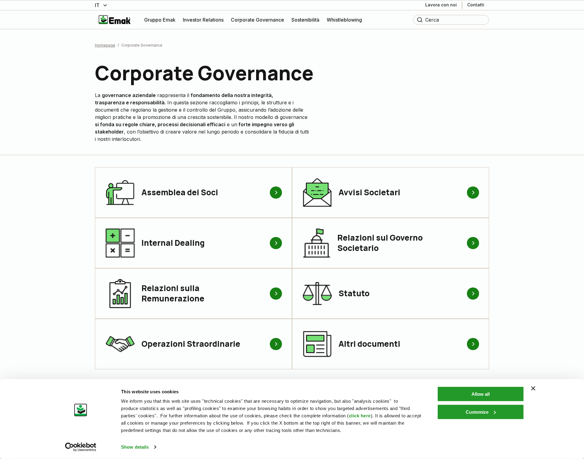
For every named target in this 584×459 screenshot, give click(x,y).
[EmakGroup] (114, 19)
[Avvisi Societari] (473, 192)
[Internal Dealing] (276, 243)
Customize (477, 411)
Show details (135, 447)
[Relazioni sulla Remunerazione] (276, 293)
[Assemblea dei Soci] (276, 192)
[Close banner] (533, 388)
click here (360, 415)
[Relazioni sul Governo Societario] (473, 243)
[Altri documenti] (473, 344)
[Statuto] (473, 293)
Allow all (480, 394)
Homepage (105, 45)
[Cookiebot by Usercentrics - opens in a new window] (80, 447)
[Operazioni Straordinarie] (276, 344)
